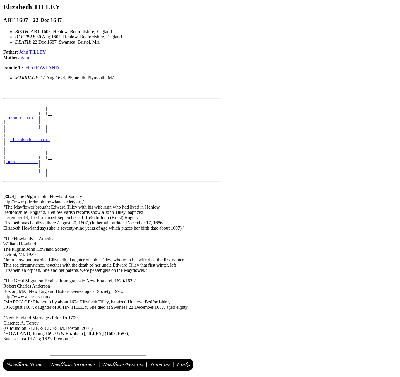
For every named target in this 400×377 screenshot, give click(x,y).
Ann (25, 57)
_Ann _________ (22, 162)
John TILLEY (32, 52)
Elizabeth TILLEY (30, 140)
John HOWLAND (41, 67)
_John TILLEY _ (22, 118)
